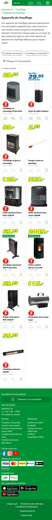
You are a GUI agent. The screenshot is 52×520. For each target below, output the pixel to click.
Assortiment (7, 9)
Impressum (12, 503)
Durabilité (31, 425)
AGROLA (31, 434)
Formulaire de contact (10, 414)
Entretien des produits (10, 425)
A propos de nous (34, 428)
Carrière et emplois (35, 422)
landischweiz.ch (27, 511)
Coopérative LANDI (35, 437)
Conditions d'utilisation (27, 506)
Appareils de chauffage (14, 12)
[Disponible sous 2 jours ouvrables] (13, 117)
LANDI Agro (32, 431)
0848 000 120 (7, 408)
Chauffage (21, 9)
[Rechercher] (23, 3)
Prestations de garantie (11, 422)
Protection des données (32, 503)
